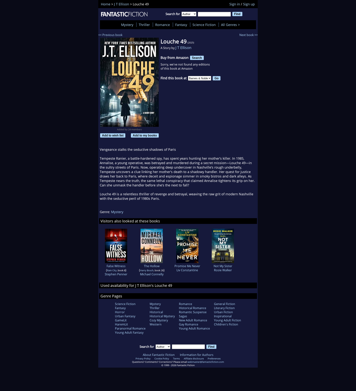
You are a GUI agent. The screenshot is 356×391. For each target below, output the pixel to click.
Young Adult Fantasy (129, 332)
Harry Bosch (147, 270)
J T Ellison (183, 47)
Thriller (144, 24)
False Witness (116, 266)
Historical (156, 312)
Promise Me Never (187, 266)
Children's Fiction (226, 324)
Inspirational (223, 316)
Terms (176, 358)
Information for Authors (196, 355)
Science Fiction (204, 24)
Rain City (112, 270)
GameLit (121, 320)
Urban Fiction (223, 312)
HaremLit (121, 324)
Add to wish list (112, 135)
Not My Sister (223, 266)
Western (155, 324)
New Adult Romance (193, 320)
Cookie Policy (161, 358)
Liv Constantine (187, 270)
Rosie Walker (223, 270)
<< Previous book (110, 35)
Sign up (249, 4)
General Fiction (224, 304)
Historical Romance (192, 308)
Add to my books (145, 135)
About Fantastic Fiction (159, 355)
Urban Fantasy (125, 316)
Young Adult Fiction (227, 320)
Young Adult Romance (194, 328)
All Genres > (231, 24)
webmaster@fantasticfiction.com (205, 362)
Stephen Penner (116, 274)
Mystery (127, 24)
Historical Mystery (162, 316)
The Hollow (151, 266)
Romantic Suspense (193, 312)
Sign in (234, 4)
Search (197, 57)
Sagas (183, 316)
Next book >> (248, 35)
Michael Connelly (152, 274)
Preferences (214, 358)
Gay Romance (188, 324)
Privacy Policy (143, 358)
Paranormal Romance (130, 328)
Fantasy (181, 24)
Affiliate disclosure (194, 358)
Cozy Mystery (159, 320)
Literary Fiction (224, 308)
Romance (162, 24)
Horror (120, 312)
